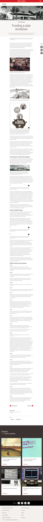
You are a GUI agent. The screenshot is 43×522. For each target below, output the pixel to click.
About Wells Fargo (5, 515)
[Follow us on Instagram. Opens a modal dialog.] (22, 503)
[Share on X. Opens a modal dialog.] (41, 53)
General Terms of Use (5, 510)
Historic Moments (21, 22)
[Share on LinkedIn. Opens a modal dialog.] (41, 50)
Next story (29, 405)
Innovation (12, 419)
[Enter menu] (40, 1)
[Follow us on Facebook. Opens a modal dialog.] (19, 503)
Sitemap (22, 512)
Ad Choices (23, 510)
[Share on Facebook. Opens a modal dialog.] (41, 47)
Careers (22, 515)
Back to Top (23, 517)
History (4, 4)
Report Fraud (4, 512)
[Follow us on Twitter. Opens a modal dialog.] (28, 503)
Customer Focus (18, 419)
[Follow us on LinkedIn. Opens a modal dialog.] (25, 503)
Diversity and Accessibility (6, 517)
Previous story (14, 405)
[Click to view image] (20, 70)
